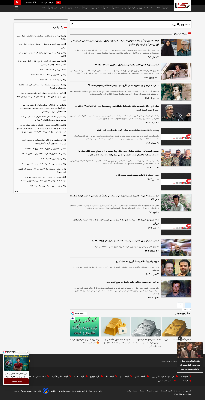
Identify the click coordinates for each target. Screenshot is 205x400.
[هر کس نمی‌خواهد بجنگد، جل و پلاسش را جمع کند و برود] (176, 288)
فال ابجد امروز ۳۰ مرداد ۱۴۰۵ (52, 158)
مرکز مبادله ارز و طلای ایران (163, 376)
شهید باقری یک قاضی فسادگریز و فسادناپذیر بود (137, 261)
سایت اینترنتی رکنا (94, 391)
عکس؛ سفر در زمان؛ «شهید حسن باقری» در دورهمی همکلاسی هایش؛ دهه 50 (123, 85)
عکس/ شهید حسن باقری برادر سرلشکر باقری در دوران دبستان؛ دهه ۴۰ (127, 64)
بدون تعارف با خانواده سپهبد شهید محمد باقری (137, 175)
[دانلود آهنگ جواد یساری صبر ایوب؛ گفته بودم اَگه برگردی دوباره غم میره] (190, 350)
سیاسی (124, 7)
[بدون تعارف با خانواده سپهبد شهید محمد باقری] (176, 181)
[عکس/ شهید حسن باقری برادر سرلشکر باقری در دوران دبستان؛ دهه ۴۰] (176, 71)
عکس (62, 7)
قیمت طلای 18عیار (60, 376)
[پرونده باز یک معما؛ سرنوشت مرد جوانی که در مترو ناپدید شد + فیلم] (176, 136)
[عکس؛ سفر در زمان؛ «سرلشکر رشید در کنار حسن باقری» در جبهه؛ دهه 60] (176, 247)
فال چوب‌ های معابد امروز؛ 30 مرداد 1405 (46, 185)
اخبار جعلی (53, 7)
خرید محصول (16, 381)
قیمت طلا (110, 376)
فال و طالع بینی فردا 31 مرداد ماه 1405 (47, 74)
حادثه (44, 7)
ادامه (16, 191)
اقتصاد (146, 7)
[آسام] (46, 391)
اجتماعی (116, 7)
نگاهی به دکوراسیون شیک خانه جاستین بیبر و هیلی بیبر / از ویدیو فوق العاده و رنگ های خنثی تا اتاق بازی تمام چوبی (41, 96)
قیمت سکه (79, 376)
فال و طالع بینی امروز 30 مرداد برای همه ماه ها (44, 148)
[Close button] (27, 352)
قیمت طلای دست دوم (36, 376)
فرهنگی (132, 7)
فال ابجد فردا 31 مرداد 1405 (52, 79)
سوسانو (184, 376)
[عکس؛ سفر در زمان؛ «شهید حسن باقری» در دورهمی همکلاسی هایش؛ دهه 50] (176, 91)
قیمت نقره (183, 380)
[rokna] (182, 5)
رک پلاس (107, 7)
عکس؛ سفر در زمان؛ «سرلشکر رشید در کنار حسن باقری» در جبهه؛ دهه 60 (125, 240)
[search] (17, 2)
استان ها (86, 7)
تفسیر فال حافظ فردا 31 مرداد (51, 69)
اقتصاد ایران (140, 376)
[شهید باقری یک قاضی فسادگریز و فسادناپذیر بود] (176, 267)
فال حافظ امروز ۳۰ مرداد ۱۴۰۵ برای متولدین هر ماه (42, 153)
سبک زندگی (97, 7)
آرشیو (165, 7)
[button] (16, 8)
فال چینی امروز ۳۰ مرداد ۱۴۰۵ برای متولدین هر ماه (42, 163)
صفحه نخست (156, 7)
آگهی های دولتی (165, 380)
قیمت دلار (124, 376)
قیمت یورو (95, 376)
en (58, 2)
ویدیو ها (69, 7)
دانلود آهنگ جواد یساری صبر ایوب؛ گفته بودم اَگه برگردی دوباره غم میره (190, 365)
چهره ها (78, 7)
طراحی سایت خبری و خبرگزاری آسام (27, 391)
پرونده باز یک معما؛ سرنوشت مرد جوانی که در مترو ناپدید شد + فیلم (128, 130)
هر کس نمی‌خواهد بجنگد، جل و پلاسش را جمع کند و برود (133, 282)
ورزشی (139, 7)
